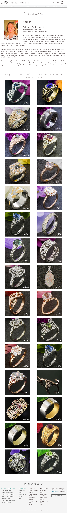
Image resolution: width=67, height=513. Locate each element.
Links (20, 498)
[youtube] (38, 484)
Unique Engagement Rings (8, 500)
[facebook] (25, 484)
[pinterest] (32, 484)
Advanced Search (6, 502)
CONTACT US (58, 496)
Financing (21, 496)
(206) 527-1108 (33, 490)
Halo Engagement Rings (8, 496)
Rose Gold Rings (6, 498)
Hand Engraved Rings (7, 492)
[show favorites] (58, 3)
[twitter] (41, 484)
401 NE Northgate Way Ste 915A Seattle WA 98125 (33, 496)
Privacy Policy (22, 494)
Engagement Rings (6, 490)
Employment (22, 490)
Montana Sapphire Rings (8, 494)
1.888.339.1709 (55, 488)
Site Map (21, 492)
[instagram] (28, 484)
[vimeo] (35, 484)
